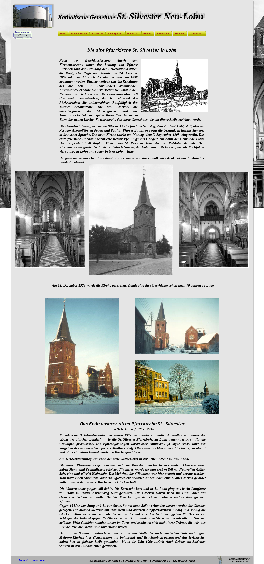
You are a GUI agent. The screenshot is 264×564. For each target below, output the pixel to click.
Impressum (39, 560)
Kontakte (24, 560)
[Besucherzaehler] (22, 38)
